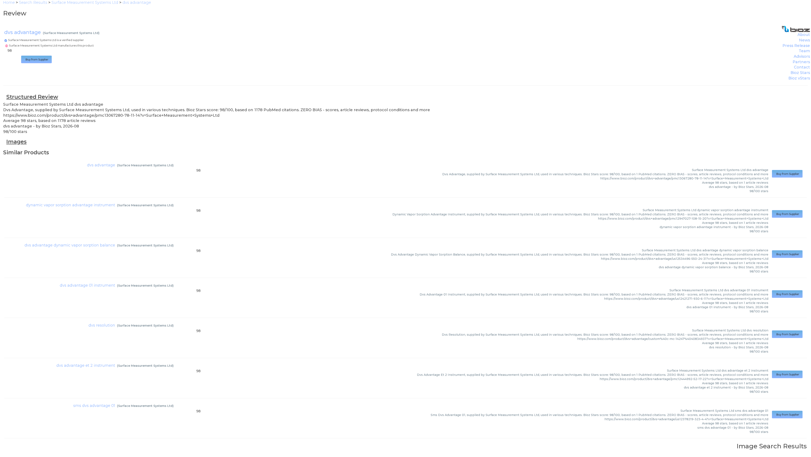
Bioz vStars (799, 78)
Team (804, 51)
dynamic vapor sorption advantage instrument (70, 205)
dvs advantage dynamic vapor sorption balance (69, 245)
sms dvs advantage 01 (94, 405)
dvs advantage (101, 165)
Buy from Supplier (36, 59)
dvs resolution (101, 325)
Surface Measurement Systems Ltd (71, 33)
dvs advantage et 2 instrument (85, 365)
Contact (802, 67)
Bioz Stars (800, 72)
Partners (801, 62)
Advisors (802, 56)
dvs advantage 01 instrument (87, 285)
